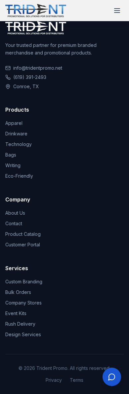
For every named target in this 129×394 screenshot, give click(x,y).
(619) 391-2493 (29, 77)
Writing (13, 165)
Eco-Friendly (19, 176)
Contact (13, 223)
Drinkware (16, 133)
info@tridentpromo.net (37, 68)
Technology (18, 144)
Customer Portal (22, 244)
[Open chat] (112, 377)
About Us (15, 213)
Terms (76, 380)
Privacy (54, 380)
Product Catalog (23, 234)
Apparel (13, 123)
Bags (10, 155)
